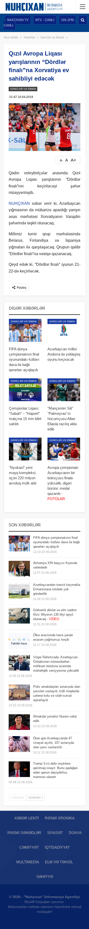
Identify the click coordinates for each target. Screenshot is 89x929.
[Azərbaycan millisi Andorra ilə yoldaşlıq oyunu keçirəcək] (63, 330)
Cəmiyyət (29, 847)
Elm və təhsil (59, 862)
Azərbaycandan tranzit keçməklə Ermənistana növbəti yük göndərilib (56, 589)
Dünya (75, 833)
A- (61, 160)
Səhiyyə (44, 876)
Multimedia (27, 862)
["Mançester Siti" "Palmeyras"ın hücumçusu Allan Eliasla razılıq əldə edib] (63, 389)
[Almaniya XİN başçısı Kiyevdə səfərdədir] (19, 569)
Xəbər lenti (26, 818)
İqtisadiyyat (57, 847)
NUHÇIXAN (19, 203)
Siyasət (55, 833)
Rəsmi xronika (60, 818)
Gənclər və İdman (23, 89)
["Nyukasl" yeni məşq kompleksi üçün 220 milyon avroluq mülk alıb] (25, 449)
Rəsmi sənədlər (24, 833)
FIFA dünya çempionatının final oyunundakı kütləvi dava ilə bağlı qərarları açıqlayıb (56, 542)
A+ (73, 160)
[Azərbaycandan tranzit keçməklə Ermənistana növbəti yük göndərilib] (19, 591)
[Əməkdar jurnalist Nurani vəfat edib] (19, 722)
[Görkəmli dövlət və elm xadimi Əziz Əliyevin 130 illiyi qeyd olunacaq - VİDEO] (19, 616)
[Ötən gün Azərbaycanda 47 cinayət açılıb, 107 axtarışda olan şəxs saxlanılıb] (19, 744)
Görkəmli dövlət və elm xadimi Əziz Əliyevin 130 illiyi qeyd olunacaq (55, 614)
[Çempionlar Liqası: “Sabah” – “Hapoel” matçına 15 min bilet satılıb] (25, 389)
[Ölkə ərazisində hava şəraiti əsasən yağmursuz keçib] (19, 641)
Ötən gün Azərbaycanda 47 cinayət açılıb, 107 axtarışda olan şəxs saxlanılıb (53, 742)
